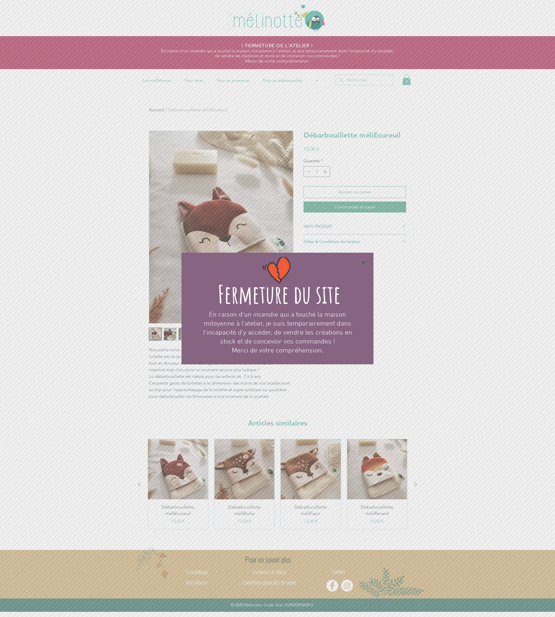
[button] (363, 262)
